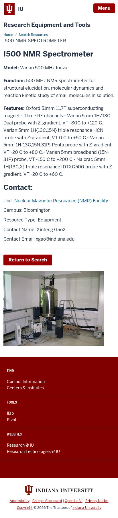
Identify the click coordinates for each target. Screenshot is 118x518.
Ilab (10, 413)
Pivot (11, 419)
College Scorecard (47, 501)
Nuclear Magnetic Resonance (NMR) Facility (61, 201)
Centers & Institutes (25, 387)
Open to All (73, 501)
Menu (104, 8)
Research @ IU (20, 445)
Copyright (25, 507)
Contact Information (26, 381)
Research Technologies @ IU (33, 451)
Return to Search (28, 260)
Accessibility (20, 501)
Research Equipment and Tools (46, 25)
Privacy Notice (97, 501)
